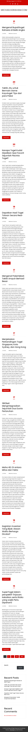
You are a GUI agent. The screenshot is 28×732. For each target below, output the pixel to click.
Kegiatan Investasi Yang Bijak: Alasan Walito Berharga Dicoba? (11, 530)
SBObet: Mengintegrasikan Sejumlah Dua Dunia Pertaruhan (12, 407)
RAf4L (4, 33)
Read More (6, 75)
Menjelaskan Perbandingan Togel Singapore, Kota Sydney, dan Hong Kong (14, 343)
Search (6, 665)
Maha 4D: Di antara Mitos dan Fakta (11, 468)
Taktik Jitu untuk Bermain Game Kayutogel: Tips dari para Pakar (12, 92)
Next (22, 656)
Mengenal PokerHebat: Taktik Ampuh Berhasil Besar (13, 278)
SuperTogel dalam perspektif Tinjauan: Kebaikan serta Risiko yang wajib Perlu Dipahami (12, 597)
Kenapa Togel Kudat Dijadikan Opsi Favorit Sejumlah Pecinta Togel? (13, 154)
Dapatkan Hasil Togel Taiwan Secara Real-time (12, 215)
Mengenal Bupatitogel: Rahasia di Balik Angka (13, 29)
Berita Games (13, 33)
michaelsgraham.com (14, 9)
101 (17, 656)
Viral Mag (12, 730)
